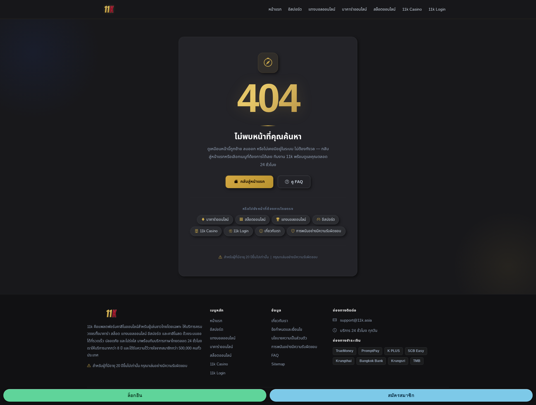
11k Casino (412, 9)
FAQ (275, 355)
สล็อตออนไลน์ (385, 9)
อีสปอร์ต (295, 9)
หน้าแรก (275, 9)
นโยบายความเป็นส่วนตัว (289, 338)
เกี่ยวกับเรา (272, 231)
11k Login (437, 9)
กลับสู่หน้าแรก (252, 181)
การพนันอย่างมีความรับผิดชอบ (318, 231)
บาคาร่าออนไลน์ (354, 9)
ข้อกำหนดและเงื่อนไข (286, 329)
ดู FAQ (297, 182)
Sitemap (278, 364)
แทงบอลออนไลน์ (321, 9)
